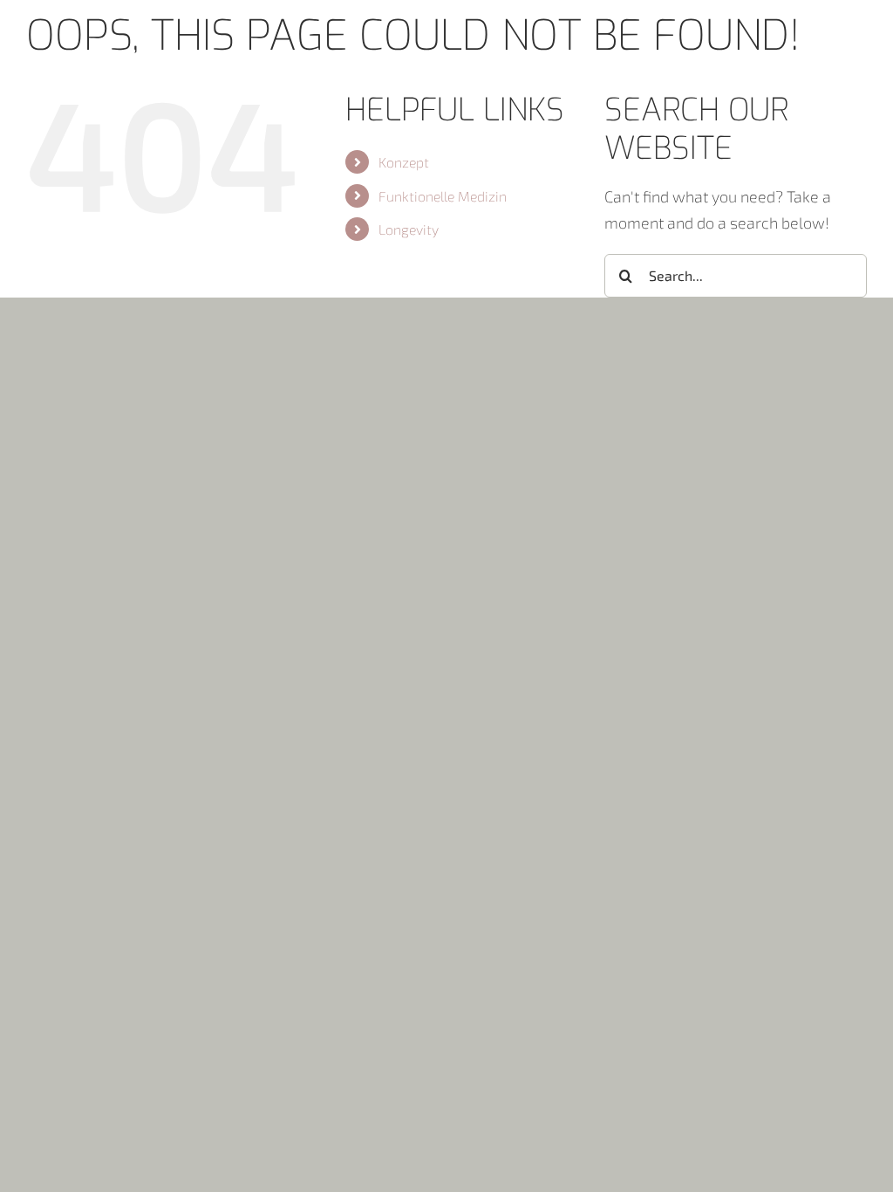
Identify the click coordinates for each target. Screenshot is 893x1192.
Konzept (403, 162)
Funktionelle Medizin (442, 196)
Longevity (408, 229)
